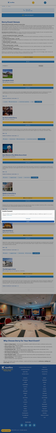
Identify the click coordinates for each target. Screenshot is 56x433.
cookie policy (9, 215)
